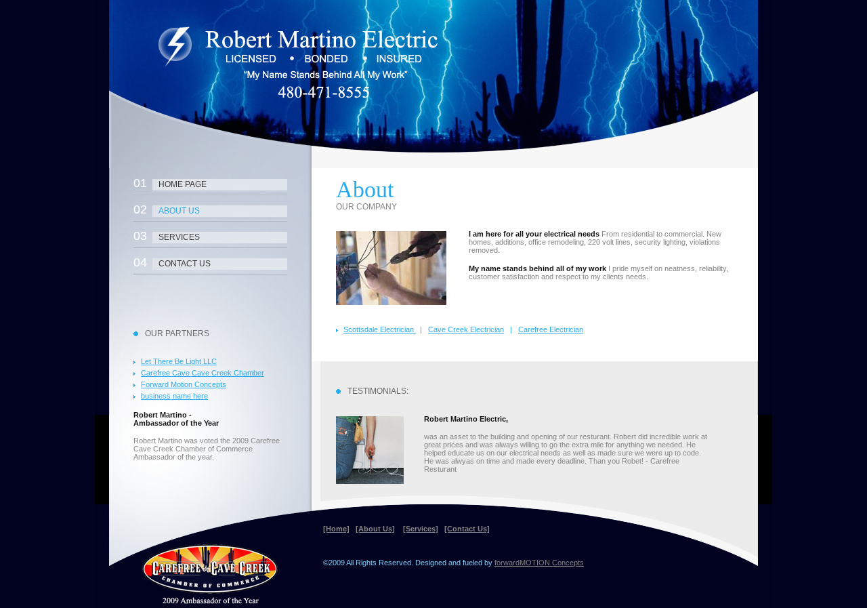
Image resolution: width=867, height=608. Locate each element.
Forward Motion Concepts (183, 384)
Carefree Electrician (550, 329)
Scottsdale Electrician (379, 329)
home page (170, 183)
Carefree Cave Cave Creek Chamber (202, 373)
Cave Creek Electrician (466, 329)
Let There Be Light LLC (179, 361)
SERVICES (166, 236)
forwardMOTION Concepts (539, 563)
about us (166, 209)
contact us (172, 262)
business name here (174, 396)
